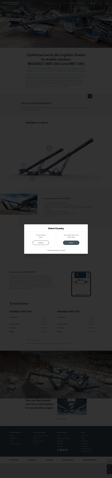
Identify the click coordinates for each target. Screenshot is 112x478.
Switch (71, 243)
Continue (40, 243)
